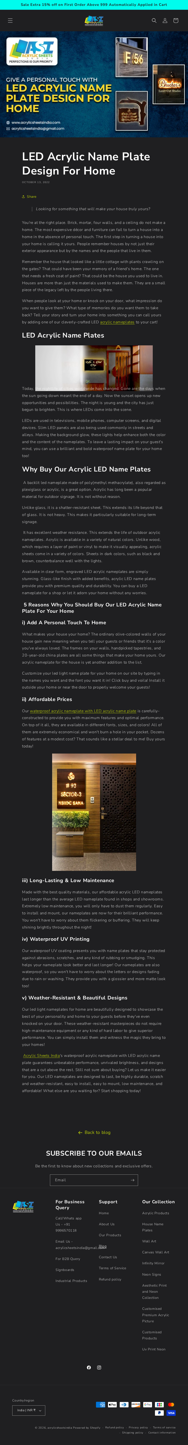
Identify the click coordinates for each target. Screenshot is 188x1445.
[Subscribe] (132, 1180)
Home (104, 1213)
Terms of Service (112, 1268)
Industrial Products (71, 1281)
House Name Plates (153, 1227)
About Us (107, 1224)
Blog (102, 1246)
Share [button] (31, 196)
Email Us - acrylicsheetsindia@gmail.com (80, 1244)
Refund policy (110, 1279)
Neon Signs (151, 1274)
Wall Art (149, 1241)
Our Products (110, 1235)
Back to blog (98, 1132)
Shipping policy (132, 1432)
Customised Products (152, 1335)
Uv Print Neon (154, 1349)
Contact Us (108, 1257)
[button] (10, 20)
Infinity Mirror (153, 1263)
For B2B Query (68, 1259)
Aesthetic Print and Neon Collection (154, 1291)
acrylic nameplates (117, 322)
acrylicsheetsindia (59, 1428)
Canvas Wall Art (155, 1252)
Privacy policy (138, 1427)
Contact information (162, 1432)
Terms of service (164, 1427)
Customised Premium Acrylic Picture (155, 1314)
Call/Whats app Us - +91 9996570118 (69, 1224)
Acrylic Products (155, 1213)
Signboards (65, 1270)
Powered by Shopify (87, 1428)
